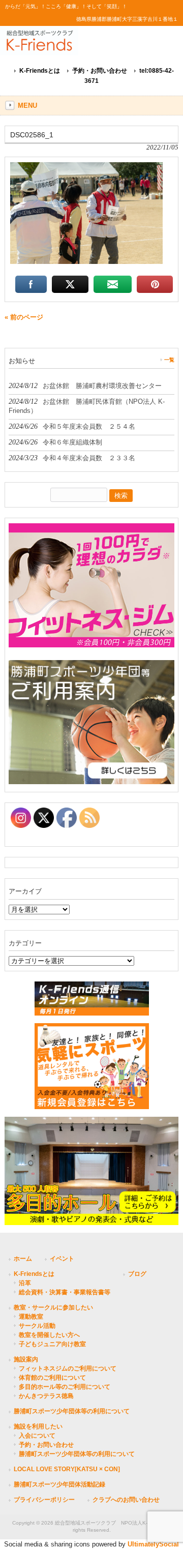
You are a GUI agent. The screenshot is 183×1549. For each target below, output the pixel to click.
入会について (37, 1435)
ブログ (137, 1273)
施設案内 (26, 1359)
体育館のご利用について (52, 1377)
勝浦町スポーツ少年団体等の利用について (72, 1411)
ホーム (23, 1258)
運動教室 (31, 1316)
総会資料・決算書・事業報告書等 (64, 1292)
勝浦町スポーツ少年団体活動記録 (59, 1484)
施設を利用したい (38, 1426)
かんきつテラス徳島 (46, 1395)
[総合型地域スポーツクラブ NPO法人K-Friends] (86, 46)
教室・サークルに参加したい (53, 1307)
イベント (62, 1258)
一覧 (169, 360)
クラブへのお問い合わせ (126, 1499)
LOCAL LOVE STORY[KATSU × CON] (67, 1469)
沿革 (25, 1283)
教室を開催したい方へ (49, 1334)
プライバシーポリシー (44, 1499)
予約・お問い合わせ (99, 71)
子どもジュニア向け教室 (52, 1344)
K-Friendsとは (39, 71)
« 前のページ (24, 317)
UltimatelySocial (153, 1544)
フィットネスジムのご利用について (67, 1368)
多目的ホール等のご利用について (64, 1386)
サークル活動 (37, 1325)
